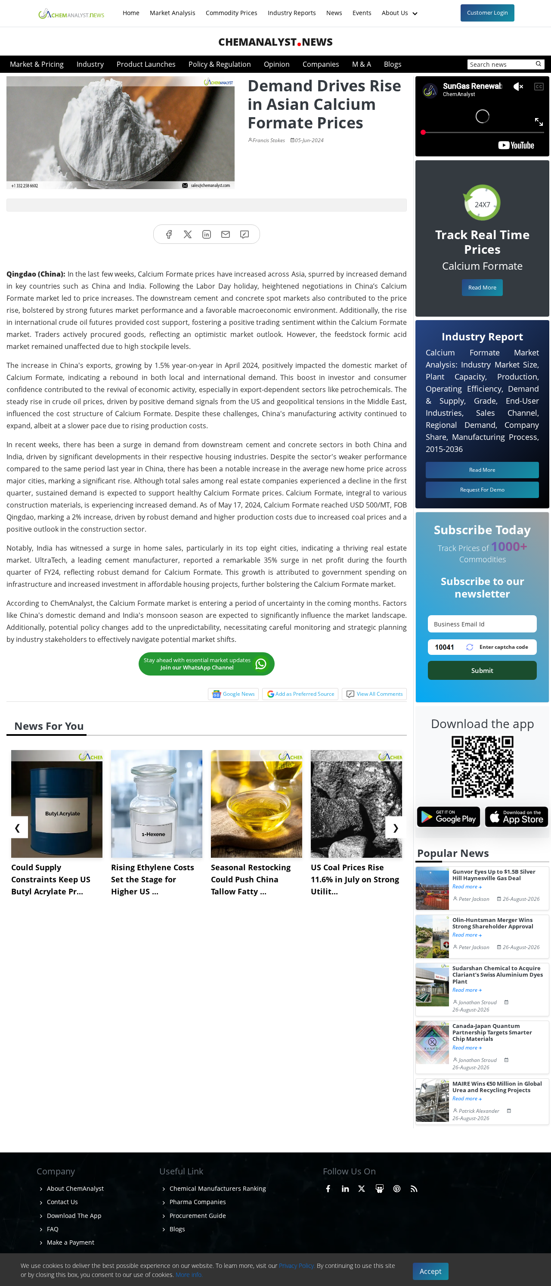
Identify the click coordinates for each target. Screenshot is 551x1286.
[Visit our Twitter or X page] (361, 1187)
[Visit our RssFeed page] (414, 1187)
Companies (321, 64)
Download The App (73, 1215)
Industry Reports (292, 8)
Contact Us (61, 1202)
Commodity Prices (231, 8)
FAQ (52, 1229)
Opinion (277, 64)
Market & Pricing (37, 64)
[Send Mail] (225, 234)
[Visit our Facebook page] (328, 1187)
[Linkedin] (206, 234)
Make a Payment (69, 1242)
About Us (396, 8)
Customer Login (487, 12)
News (334, 8)
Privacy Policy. (297, 1265)
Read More (482, 287)
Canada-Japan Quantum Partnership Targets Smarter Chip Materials (492, 1033)
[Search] (539, 64)
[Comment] (244, 234)
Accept (431, 1271)
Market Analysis (172, 8)
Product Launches (146, 64)
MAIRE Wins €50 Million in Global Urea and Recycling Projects (497, 1087)
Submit (482, 670)
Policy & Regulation (220, 64)
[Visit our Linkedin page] (345, 1187)
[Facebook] (168, 234)
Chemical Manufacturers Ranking (217, 1188)
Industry (90, 64)
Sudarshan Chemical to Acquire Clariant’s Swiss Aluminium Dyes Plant (497, 975)
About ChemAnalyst (74, 1188)
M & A (361, 64)
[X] (187, 234)
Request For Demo (482, 489)
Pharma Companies (197, 1202)
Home (131, 8)
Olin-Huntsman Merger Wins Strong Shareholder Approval (492, 923)
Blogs (393, 64)
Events (362, 8)
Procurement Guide (197, 1215)
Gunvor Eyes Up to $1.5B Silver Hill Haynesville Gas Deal (494, 875)
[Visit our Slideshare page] (379, 1187)
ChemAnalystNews (275, 41)
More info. (189, 1274)
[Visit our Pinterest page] (397, 1187)
